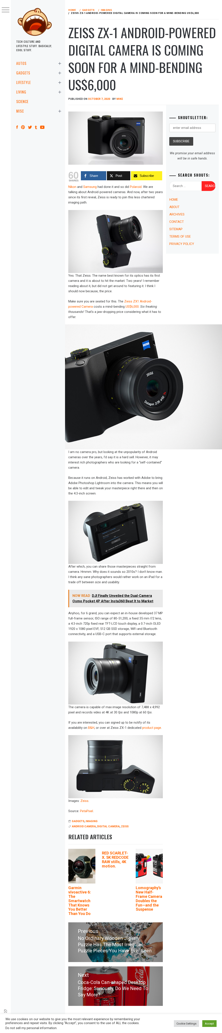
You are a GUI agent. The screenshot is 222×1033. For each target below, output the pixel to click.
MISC (20, 111)
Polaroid (136, 187)
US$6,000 (132, 307)
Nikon (72, 187)
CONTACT (176, 222)
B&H (91, 728)
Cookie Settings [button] (186, 1023)
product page (151, 728)
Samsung (90, 187)
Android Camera (84, 826)
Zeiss (84, 801)
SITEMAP (176, 229)
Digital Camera (108, 826)
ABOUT (174, 207)
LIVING (21, 92)
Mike (119, 98)
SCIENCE (22, 101)
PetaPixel (86, 811)
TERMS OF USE (180, 236)
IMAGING (92, 821)
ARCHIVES (176, 214)
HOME (173, 200)
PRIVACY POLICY (181, 244)
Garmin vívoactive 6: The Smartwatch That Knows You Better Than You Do (79, 900)
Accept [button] (209, 1023)
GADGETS (23, 73)
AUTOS (21, 63)
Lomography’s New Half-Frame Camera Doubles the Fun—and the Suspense (149, 898)
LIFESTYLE (23, 82)
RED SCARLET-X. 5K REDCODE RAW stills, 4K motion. (115, 859)
